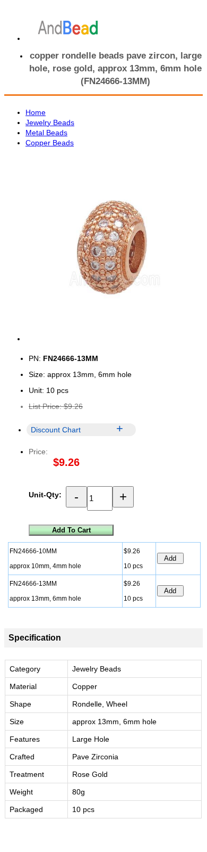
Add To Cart (71, 530)
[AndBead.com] (67, 28)
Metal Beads (46, 132)
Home (35, 112)
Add (170, 558)
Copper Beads (49, 142)
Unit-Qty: (45, 494)
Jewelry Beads (49, 122)
